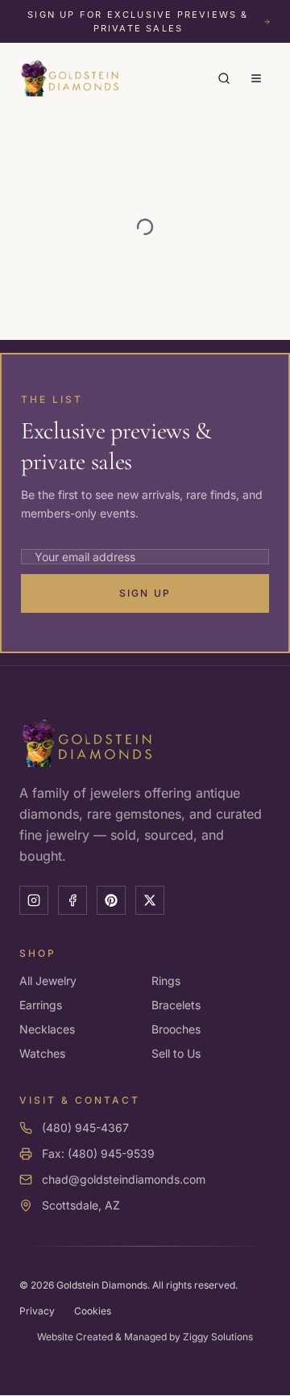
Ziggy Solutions (218, 1337)
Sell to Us (176, 1053)
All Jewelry (48, 980)
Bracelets (176, 1005)
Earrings (40, 1005)
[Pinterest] (111, 900)
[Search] (223, 78)
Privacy (37, 1311)
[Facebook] (72, 900)
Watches (42, 1053)
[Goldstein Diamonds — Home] (70, 78)
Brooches (176, 1029)
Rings (165, 980)
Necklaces (47, 1029)
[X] (149, 900)
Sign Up (145, 593)
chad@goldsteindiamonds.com (123, 1179)
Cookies (92, 1311)
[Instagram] (33, 900)
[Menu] (256, 78)
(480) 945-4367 (85, 1127)
